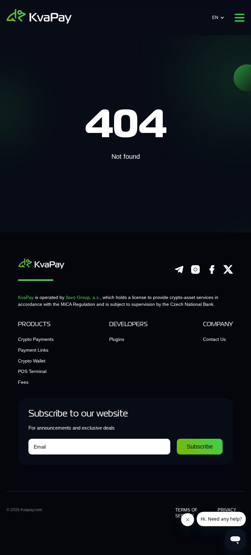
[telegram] (179, 273)
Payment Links (33, 350)
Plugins (116, 339)
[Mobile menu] (239, 18)
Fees (23, 382)
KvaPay (26, 297)
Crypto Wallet (31, 360)
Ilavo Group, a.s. (83, 297)
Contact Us (214, 339)
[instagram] (195, 273)
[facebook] (212, 273)
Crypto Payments (36, 339)
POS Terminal (32, 371)
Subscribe (200, 446)
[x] (228, 273)
